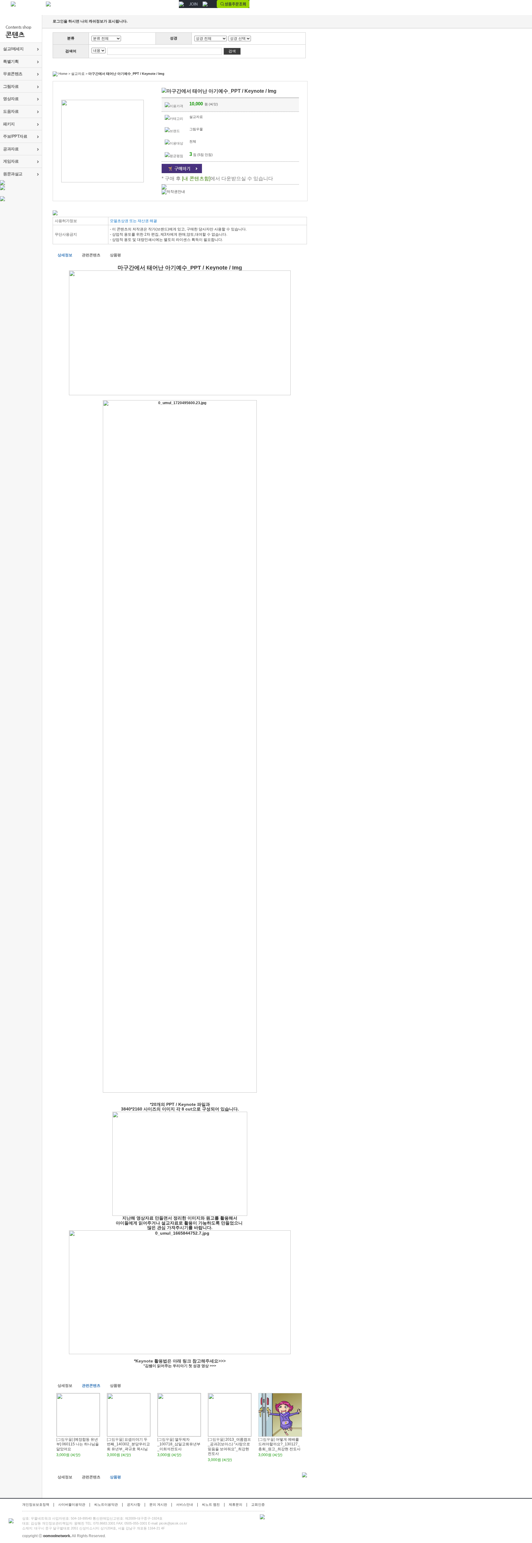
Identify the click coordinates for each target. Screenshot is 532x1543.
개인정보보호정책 (35, 1504)
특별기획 (10, 61)
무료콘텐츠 (12, 73)
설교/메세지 (13, 49)
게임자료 (10, 161)
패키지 (9, 124)
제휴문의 (235, 1504)
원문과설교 (12, 174)
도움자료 (10, 111)
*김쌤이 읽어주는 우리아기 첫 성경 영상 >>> (179, 1366)
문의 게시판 (158, 1504)
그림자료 (10, 86)
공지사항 (133, 1504)
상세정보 (65, 255)
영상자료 (10, 98)
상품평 (115, 255)
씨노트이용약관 (106, 1504)
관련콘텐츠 (91, 255)
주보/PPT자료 (15, 136)
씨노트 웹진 (211, 1504)
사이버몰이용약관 (71, 1504)
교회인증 (258, 1504)
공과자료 (10, 149)
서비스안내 (184, 1504)
